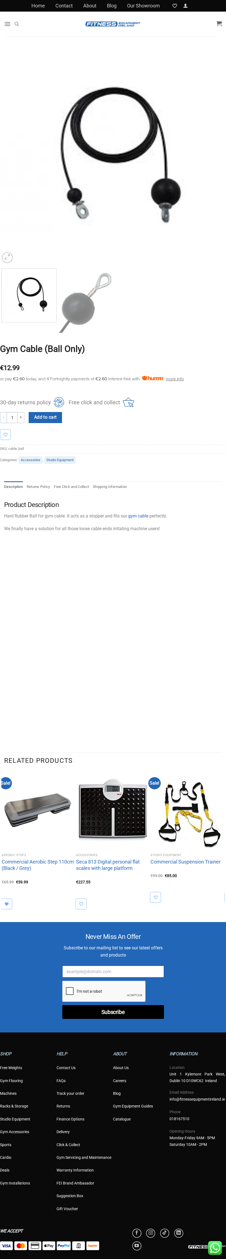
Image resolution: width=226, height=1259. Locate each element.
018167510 (179, 1119)
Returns (63, 1106)
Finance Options (70, 1119)
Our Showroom (143, 6)
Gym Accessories (14, 1132)
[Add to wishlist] (8, 434)
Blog (112, 6)
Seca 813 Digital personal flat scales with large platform (108, 865)
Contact (64, 6)
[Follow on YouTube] (136, 1245)
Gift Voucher (67, 1209)
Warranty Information (75, 1170)
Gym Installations (15, 1183)
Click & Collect (68, 1145)
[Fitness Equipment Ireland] (113, 24)
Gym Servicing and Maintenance (84, 1157)
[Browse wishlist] (9, 904)
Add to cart (45, 417)
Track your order (70, 1093)
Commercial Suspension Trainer (185, 862)
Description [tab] (13, 487)
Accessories (30, 460)
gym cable (138, 516)
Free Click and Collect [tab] (71, 487)
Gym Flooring (11, 1081)
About (89, 6)
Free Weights (11, 1068)
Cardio (5, 1157)
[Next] (212, 155)
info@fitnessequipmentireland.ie (197, 1099)
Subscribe (113, 1012)
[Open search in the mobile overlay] (17, 24)
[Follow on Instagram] (150, 1233)
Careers (119, 1081)
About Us (121, 1068)
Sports (5, 1145)
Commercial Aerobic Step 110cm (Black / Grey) (38, 865)
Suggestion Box (70, 1196)
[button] (185, 5)
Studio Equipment (60, 460)
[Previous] (11, 155)
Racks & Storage (14, 1106)
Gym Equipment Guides (133, 1106)
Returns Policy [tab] (38, 487)
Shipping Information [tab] (110, 487)
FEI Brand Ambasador (75, 1183)
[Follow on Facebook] (136, 1233)
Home (38, 6)
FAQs (61, 1081)
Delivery (63, 1132)
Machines (8, 1093)
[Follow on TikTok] (164, 1233)
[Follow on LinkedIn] (178, 1233)
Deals (4, 1170)
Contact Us (66, 1068)
